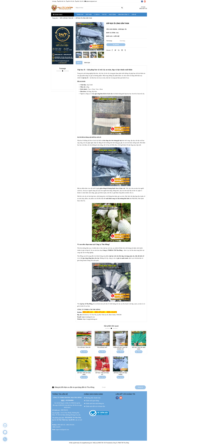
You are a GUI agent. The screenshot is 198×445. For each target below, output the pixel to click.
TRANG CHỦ (80, 14)
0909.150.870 (80, 1)
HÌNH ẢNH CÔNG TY (123, 14)
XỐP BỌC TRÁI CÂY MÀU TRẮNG (120, 373)
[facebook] (142, 1)
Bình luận (87, 62)
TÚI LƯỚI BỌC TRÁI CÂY (83, 347)
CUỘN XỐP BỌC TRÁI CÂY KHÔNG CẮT (120, 348)
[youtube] (145, 1)
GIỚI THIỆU (89, 14)
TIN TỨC (104, 14)
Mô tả (79, 62)
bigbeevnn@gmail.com (91, 1)
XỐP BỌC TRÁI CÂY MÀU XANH (138, 348)
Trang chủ (55, 18)
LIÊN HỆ (134, 14)
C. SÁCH (96, 14)
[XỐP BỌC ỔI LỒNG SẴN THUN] (62, 7)
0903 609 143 (62, 1)
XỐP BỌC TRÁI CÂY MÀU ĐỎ (102, 373)
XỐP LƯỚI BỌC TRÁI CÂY (66, 18)
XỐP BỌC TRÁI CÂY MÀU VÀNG (84, 373)
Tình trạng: (109, 41)
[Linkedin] (118, 50)
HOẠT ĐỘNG (112, 14)
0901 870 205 (71, 1)
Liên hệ (116, 44)
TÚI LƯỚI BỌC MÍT (102, 347)
